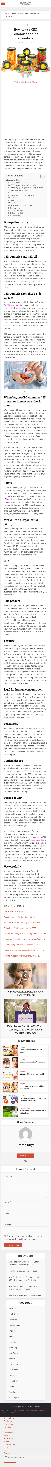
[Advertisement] (25, 112)
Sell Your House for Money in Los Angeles (22, 922)
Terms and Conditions (9, 1413)
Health (25, 25)
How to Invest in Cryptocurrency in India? (22, 956)
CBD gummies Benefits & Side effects (24, 185)
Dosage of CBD (17, 213)
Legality (13, 203)
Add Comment (24, 43)
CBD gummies (13, 305)
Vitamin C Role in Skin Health (32, 1074)
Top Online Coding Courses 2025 (22, 1271)
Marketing (8, 1424)
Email (7, 1213)
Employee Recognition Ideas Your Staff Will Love (25, 939)
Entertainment (10, 1444)
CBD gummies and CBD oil (20, 182)
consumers (16, 208)
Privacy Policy (39, 1410)
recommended (37, 840)
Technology (9, 1418)
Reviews (7, 1453)
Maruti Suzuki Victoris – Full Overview (24, 1295)
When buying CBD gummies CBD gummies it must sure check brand (27, 189)
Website (7, 1224)
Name (7, 1202)
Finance (7, 1427)
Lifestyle (29, 1108)
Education (8, 1438)
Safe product (15, 200)
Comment (8, 1176)
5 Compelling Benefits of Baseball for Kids (22, 944)
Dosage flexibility (13, 180)
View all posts (26, 1155)
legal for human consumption (21, 205)
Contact (13, 1410)
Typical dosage (17, 210)
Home (6, 13)
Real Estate (9, 1432)
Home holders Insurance (15, 911)
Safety (13, 193)
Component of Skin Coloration (32, 1062)
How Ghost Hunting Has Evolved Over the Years (24, 950)
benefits (9, 499)
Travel (6, 1441)
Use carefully (16, 215)
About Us (4, 1410)
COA (12, 198)
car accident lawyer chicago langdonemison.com (25, 933)
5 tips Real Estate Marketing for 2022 (20, 928)
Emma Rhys (38, 43)
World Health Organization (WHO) (23, 195)
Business (8, 1421)
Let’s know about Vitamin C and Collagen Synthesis (33, 1099)
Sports (7, 1447)
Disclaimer (29, 1410)
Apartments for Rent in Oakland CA (19, 917)
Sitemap (20, 1410)
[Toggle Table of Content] (41, 176)
